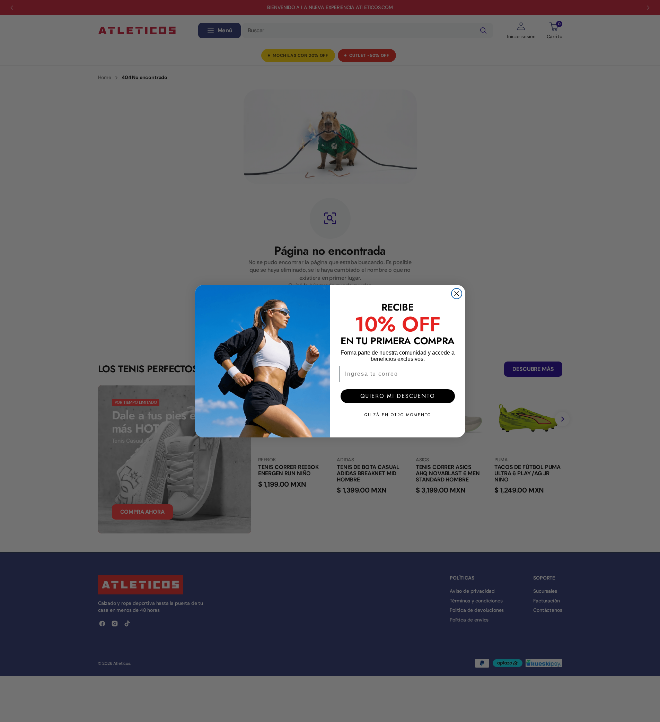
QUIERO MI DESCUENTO (397, 396)
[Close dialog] (456, 293)
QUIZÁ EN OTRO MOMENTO (397, 415)
